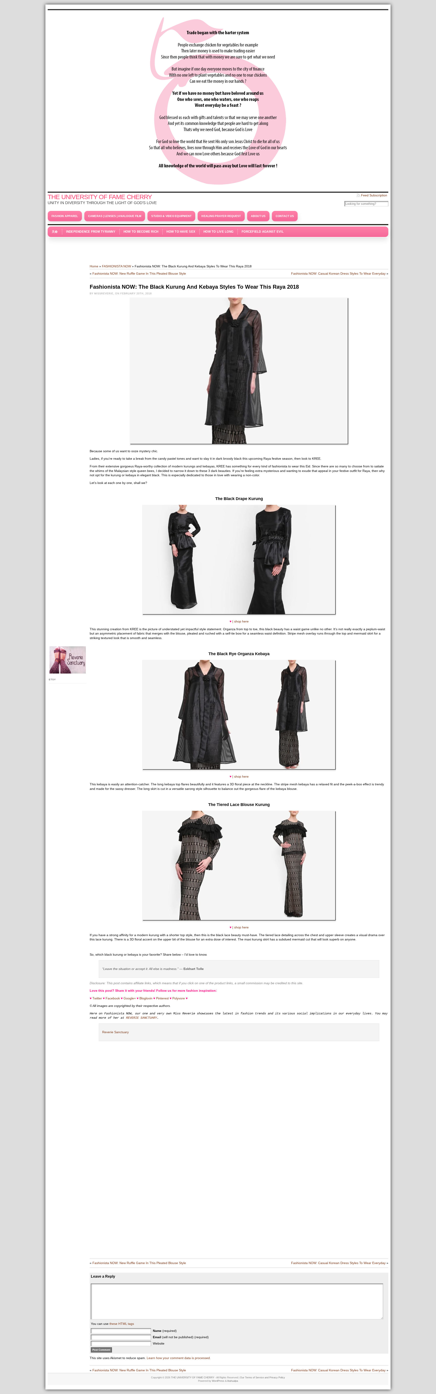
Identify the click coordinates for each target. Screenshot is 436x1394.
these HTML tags (121, 1324)
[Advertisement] (218, 248)
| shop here (240, 621)
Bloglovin (145, 998)
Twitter (97, 998)
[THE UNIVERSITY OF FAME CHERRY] (218, 99)
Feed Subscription (374, 195)
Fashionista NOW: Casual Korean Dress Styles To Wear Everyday (338, 273)
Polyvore (178, 998)
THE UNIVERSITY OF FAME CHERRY (100, 196)
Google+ (130, 998)
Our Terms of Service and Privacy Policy (262, 1377)
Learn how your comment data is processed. (179, 1358)
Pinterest (162, 998)
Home (94, 266)
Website (158, 1343)
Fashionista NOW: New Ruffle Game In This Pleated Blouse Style (139, 273)
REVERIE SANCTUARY (141, 1018)
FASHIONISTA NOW (116, 266)
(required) (165, 1331)
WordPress (218, 1380)
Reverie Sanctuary (115, 1032)
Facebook (113, 998)
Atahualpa (232, 1380)
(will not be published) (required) (181, 1337)
